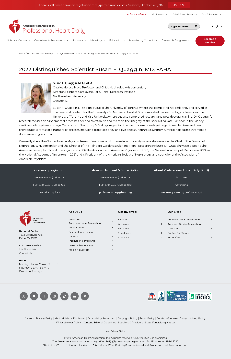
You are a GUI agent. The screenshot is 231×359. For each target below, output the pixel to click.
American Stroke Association (184, 224)
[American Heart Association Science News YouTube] (34, 296)
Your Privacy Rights (115, 331)
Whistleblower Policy (68, 322)
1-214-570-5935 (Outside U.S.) (49, 184)
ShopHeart (124, 233)
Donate (122, 219)
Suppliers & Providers (130, 322)
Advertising (181, 184)
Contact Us (25, 253)
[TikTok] (64, 296)
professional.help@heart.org (115, 192)
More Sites (174, 237)
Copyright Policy (127, 318)
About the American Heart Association (85, 221)
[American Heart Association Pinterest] (84, 296)
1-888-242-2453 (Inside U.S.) (49, 177)
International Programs (82, 240)
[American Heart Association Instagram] (54, 296)
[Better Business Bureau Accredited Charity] (161, 296)
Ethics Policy (146, 318)
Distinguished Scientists (67, 53)
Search (196, 26)
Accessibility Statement (102, 318)
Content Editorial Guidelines (99, 322)
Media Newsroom (79, 249)
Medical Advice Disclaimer (70, 318)
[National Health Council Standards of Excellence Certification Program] (152, 296)
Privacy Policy (44, 318)
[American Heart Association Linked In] (74, 296)
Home (22, 53)
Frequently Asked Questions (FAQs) (181, 192)
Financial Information (81, 232)
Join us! (179, 5)
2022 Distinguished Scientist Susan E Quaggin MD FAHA (110, 53)
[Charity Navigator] (177, 296)
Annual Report (77, 227)
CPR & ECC (174, 228)
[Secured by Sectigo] (200, 296)
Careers (73, 236)
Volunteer (123, 228)
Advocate (123, 224)
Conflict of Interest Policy (172, 318)
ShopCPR (123, 237)
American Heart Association (184, 219)
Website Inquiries (50, 192)
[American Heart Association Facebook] (44, 296)
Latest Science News (81, 245)
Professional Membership (40, 53)
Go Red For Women (179, 233)
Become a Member (210, 40)
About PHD (181, 177)
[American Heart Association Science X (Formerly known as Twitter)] (23, 296)
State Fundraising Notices (160, 322)
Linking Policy (197, 318)
